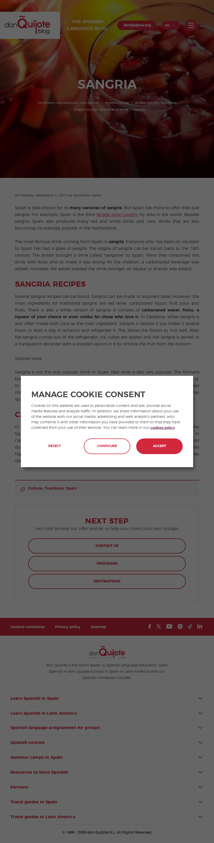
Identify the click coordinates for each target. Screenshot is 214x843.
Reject (54, 446)
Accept (159, 446)
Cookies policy (162, 428)
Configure (107, 446)
